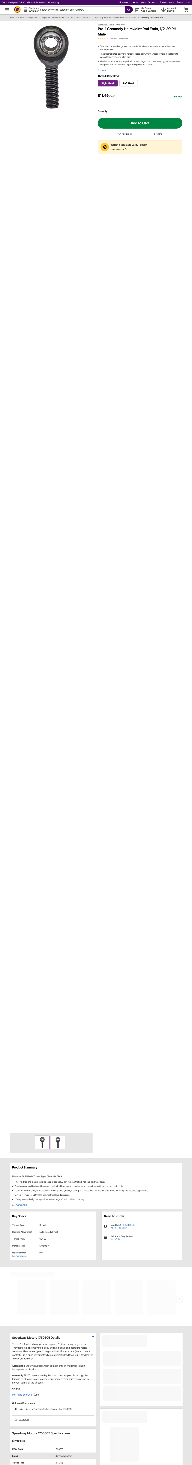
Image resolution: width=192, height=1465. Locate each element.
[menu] (7, 9)
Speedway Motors (106, 24)
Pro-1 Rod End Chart (22, 1394)
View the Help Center (119, 1228)
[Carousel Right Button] (179, 1299)
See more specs (19, 1256)
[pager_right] (90, 577)
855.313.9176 (129, 1225)
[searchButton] (128, 9)
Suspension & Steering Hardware (53, 17)
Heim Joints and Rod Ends (81, 17)
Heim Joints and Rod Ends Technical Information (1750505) (45, 1409)
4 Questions (123, 38)
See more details (19, 1205)
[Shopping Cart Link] (186, 9)
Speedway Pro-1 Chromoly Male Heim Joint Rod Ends (115, 17)
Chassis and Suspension (27, 17)
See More (102, 70)
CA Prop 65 (24, 1419)
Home (12, 17)
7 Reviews (113, 38)
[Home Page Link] (17, 9)
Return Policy (115, 1239)
